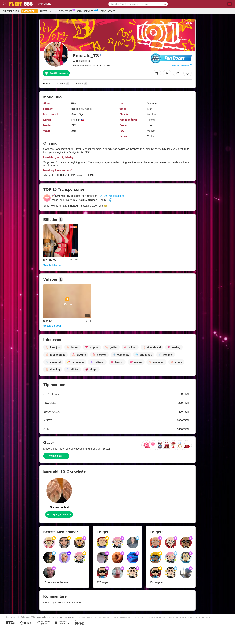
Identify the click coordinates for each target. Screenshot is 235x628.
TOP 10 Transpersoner (111, 195)
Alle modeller (11, 11)
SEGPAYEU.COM (74, 617)
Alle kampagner (64, 11)
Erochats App (107, 11)
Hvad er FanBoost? (181, 65)
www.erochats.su (43, 617)
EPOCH (61, 617)
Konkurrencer (85, 11)
